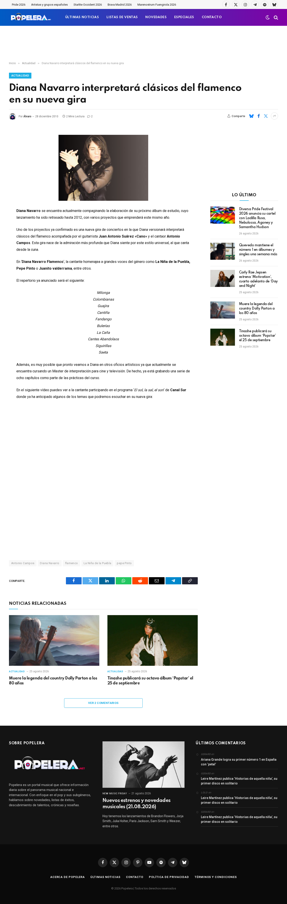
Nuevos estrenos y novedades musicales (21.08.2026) (136, 803)
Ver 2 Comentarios (103, 703)
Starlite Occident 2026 (88, 4)
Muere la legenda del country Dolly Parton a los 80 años (53, 680)
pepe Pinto (124, 563)
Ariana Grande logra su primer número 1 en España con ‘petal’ (238, 762)
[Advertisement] (143, 44)
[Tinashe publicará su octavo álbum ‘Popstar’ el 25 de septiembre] (152, 640)
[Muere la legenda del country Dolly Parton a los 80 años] (54, 640)
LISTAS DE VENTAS (122, 17)
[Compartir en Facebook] (258, 116)
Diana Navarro (49, 563)
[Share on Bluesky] (251, 116)
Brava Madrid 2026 (120, 4)
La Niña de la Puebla (97, 563)
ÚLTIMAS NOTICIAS (82, 17)
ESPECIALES (184, 17)
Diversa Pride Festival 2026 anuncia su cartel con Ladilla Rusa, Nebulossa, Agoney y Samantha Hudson (257, 218)
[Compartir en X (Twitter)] (265, 116)
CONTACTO (212, 17)
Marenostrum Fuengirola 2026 (156, 4)
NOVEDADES (156, 17)
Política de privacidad (169, 877)
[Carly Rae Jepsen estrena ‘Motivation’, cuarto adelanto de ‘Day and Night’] (222, 278)
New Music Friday (114, 793)
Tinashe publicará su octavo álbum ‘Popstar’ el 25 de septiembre (150, 680)
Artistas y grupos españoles (49, 4)
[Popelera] (31, 17)
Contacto (134, 877)
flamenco (71, 563)
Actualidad (20, 75)
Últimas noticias (105, 877)
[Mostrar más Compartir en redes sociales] (274, 116)
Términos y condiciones (216, 877)
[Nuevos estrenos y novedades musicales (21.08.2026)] (143, 764)
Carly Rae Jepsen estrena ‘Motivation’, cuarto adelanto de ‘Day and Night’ (258, 279)
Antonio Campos (22, 563)
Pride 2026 (18, 4)
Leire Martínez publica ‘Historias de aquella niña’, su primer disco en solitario (239, 781)
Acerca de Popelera (67, 877)
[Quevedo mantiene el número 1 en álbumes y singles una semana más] (222, 251)
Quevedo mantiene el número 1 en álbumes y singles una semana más (258, 250)
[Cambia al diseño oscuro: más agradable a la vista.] (268, 17)
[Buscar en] (275, 17)
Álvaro (27, 116)
